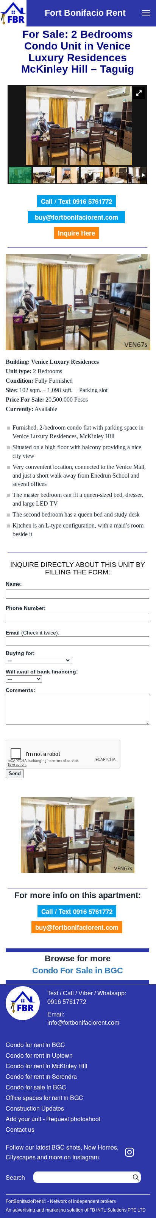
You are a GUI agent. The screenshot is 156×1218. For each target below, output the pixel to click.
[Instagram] (129, 1152)
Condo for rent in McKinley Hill (46, 1065)
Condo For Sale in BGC (77, 970)
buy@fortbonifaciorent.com (76, 217)
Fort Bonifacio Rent (85, 13)
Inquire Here (76, 232)
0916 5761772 (66, 1002)
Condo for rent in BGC (35, 1044)
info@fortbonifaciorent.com (83, 1022)
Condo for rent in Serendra (41, 1076)
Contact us (20, 1129)
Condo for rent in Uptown (39, 1055)
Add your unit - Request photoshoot (53, 1118)
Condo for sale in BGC (36, 1087)
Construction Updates (35, 1108)
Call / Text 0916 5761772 (76, 201)
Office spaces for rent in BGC (44, 1097)
